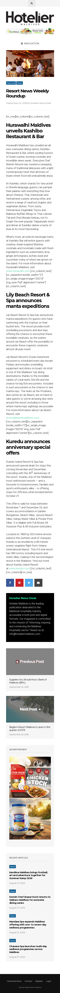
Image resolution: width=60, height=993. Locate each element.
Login (48, 981)
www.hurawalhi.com (18, 271)
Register (39, 981)
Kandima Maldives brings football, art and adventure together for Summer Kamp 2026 (28, 875)
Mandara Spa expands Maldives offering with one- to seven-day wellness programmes (27, 924)
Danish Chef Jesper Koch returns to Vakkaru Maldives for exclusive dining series (30, 900)
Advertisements (14, 981)
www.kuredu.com (19, 568)
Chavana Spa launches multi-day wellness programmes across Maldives (28, 949)
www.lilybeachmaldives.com (22, 417)
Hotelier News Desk (40, 103)
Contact (28, 981)
